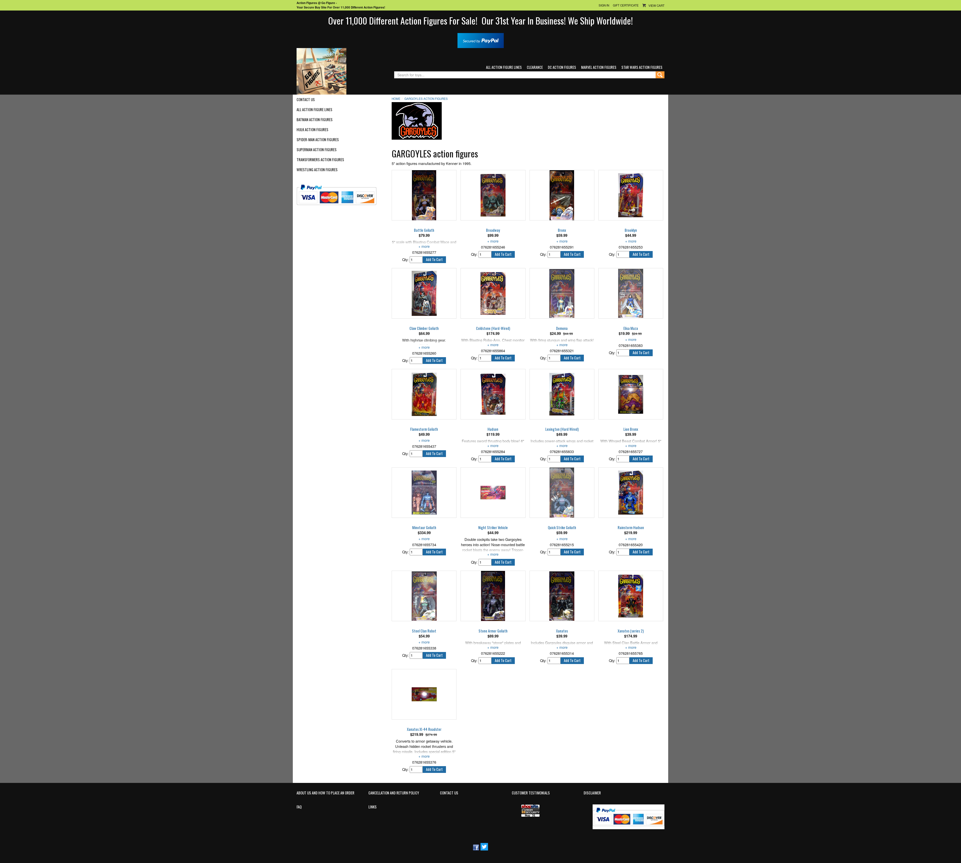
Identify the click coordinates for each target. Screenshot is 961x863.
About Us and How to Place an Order (325, 792)
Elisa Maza (630, 328)
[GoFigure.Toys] (321, 70)
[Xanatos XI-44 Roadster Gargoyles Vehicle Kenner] (424, 694)
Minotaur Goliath (424, 527)
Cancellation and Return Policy (393, 792)
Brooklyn (631, 230)
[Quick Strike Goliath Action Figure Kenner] (562, 492)
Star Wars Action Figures (641, 67)
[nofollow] (340, 192)
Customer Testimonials (531, 792)
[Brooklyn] (630, 195)
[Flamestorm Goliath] (424, 394)
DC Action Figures (562, 67)
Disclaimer (592, 792)
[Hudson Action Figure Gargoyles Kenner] (492, 394)
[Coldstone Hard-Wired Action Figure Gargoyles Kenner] (492, 293)
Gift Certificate (626, 5)
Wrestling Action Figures (317, 169)
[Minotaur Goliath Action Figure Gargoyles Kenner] (424, 492)
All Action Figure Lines (504, 67)
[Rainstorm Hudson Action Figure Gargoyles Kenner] (630, 492)
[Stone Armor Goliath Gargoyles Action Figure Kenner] (492, 596)
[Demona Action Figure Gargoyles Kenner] (562, 293)
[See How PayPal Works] (480, 40)
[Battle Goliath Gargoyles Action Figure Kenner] (424, 195)
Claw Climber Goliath (424, 328)
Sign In (604, 5)
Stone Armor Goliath (493, 630)
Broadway (493, 230)
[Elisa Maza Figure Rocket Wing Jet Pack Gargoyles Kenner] (630, 293)
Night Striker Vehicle (493, 527)
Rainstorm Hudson (631, 527)
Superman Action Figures (317, 149)
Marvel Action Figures (598, 67)
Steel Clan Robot (424, 630)
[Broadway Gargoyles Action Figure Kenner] (492, 195)
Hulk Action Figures (312, 129)
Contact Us (306, 99)
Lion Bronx (630, 429)
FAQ (299, 806)
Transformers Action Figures (320, 159)
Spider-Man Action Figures (318, 139)
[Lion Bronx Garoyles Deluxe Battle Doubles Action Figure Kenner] (630, 394)
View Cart (656, 6)
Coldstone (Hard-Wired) (493, 328)
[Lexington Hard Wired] (562, 394)
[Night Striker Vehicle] (492, 492)
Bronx (562, 230)
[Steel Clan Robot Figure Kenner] (424, 596)
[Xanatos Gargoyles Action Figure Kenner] (562, 596)
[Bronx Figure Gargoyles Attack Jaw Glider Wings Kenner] (562, 195)
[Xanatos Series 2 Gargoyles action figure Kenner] (630, 596)
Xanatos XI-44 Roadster (424, 729)
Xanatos (562, 630)
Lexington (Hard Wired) (562, 429)
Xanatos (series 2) (631, 630)
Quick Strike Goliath (562, 527)
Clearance (535, 67)
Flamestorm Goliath (424, 429)
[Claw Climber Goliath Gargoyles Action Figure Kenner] (424, 293)
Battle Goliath (424, 230)
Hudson (493, 429)
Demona (562, 328)
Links (372, 806)
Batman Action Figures (315, 119)
